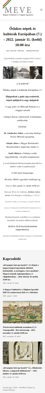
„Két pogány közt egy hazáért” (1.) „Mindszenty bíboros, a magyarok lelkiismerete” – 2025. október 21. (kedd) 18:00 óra (22, 371)
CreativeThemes (9, 390)
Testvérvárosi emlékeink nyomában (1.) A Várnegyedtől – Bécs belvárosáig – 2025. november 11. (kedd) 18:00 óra (19, 330)
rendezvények (32, 51)
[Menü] (41, 10)
